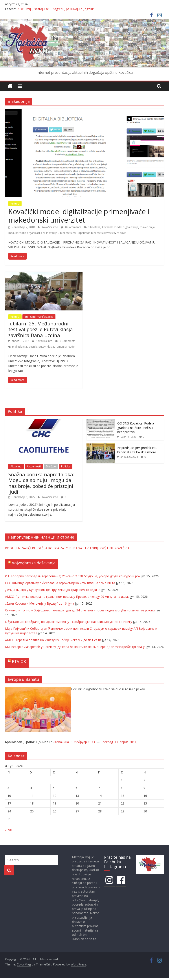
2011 (132, 742)
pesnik (33, 347)
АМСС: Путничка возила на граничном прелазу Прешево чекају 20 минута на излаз (67, 596)
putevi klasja (46, 347)
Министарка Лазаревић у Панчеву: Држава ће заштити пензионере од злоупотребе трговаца (75, 647)
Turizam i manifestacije (39, 317)
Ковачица (61, 742)
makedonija (147, 227)
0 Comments (72, 227)
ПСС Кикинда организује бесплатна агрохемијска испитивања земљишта (60, 583)
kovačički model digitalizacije (120, 227)
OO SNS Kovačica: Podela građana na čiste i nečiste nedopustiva (135, 427)
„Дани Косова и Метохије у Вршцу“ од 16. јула (39, 603)
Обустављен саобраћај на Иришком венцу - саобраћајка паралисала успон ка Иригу (68, 622)
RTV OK (19, 661)
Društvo (51, 466)
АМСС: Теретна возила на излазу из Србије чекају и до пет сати (53, 640)
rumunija (61, 347)
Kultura (15, 203)
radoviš (121, 233)
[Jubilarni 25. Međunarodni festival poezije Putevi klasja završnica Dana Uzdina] (44, 274)
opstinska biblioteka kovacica (96, 233)
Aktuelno (16, 466)
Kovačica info (50, 227)
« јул (8, 830)
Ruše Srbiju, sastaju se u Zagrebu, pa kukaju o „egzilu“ (55, 9)
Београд (107, 742)
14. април (122, 742)
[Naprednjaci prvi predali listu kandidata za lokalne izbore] (100, 446)
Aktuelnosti (34, 466)
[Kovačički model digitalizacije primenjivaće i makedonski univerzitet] (84, 111)
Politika (65, 466)
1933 (91, 742)
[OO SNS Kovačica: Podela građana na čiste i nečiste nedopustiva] (100, 421)
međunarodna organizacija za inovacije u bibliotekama (42, 233)
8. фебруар (79, 742)
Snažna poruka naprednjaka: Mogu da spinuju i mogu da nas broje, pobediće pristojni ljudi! (41, 483)
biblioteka (94, 227)
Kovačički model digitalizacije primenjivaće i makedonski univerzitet (78, 216)
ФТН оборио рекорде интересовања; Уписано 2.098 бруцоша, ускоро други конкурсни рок (72, 576)
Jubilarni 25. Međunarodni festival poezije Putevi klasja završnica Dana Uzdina (40, 329)
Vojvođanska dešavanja (33, 562)
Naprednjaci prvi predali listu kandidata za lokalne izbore (137, 450)
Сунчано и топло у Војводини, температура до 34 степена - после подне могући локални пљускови (80, 610)
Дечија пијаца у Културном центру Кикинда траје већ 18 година (52, 590)
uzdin (71, 347)
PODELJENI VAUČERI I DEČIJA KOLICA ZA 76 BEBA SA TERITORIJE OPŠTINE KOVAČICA (67, 548)
